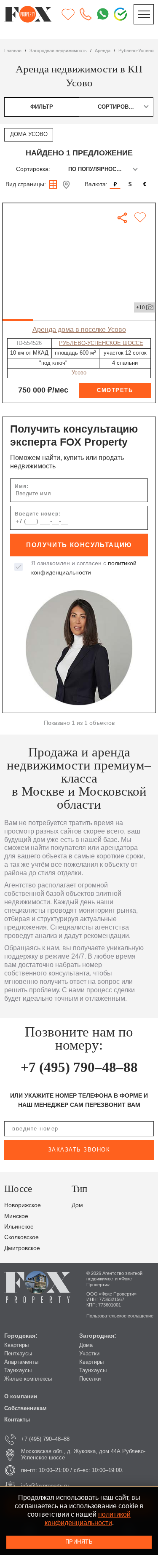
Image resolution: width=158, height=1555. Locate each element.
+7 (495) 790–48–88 (79, 1067)
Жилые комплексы (28, 1379)
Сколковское (21, 1237)
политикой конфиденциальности (88, 1518)
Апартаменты (21, 1362)
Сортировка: (33, 169)
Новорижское (22, 1205)
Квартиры (16, 1345)
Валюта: (96, 184)
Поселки (90, 1379)
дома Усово (29, 134)
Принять (79, 1542)
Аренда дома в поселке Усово (79, 329)
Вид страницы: (25, 184)
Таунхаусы (18, 1370)
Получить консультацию (79, 545)
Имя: (22, 486)
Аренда (102, 50)
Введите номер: (38, 513)
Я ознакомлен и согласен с (84, 568)
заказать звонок (79, 1150)
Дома (86, 1345)
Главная (12, 50)
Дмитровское (22, 1248)
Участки (89, 1354)
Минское (16, 1216)
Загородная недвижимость (58, 50)
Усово (79, 373)
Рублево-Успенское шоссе (101, 343)
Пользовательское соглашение (119, 1315)
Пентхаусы (18, 1354)
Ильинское (19, 1227)
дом (77, 1205)
